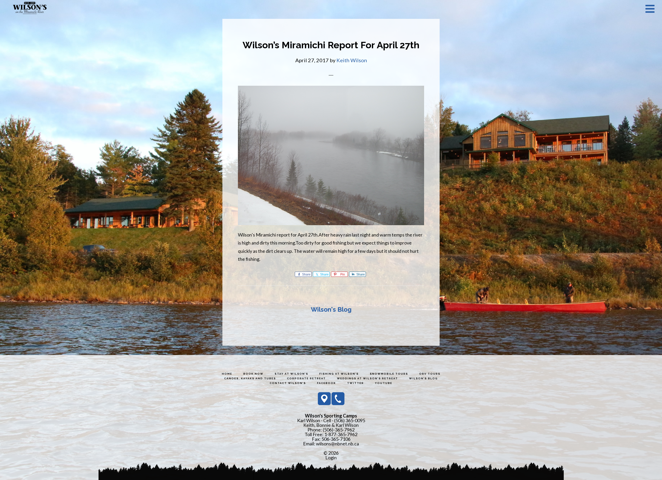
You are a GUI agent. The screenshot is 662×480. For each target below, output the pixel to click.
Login (331, 457)
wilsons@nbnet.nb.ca (337, 443)
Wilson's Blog (331, 309)
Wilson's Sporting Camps (30, 8)
